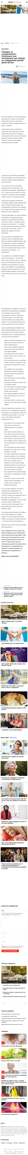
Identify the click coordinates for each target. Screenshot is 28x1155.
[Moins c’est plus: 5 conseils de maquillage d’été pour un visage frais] (14, 1068)
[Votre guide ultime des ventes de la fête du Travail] (14, 654)
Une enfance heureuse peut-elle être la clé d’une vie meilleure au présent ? (13, 800)
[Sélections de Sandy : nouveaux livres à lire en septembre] (14, 676)
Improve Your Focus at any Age (10, 1060)
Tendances (4, 618)
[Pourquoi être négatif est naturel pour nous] (14, 747)
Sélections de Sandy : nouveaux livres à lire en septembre (12, 686)
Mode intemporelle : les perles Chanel (8, 12)
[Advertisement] (14, 28)
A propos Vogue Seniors (19, 1151)
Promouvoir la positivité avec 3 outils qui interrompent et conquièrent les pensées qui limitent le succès (13, 866)
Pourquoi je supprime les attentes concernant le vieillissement (13, 778)
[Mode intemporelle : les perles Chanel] (8, 9)
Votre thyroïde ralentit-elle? (9, 1114)
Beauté (3, 1142)
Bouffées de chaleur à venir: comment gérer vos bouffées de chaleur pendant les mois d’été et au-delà (13, 1082)
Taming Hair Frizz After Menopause (11, 1046)
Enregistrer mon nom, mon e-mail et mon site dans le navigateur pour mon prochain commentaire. (12, 947)
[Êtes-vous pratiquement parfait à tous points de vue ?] (14, 833)
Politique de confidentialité (11, 1153)
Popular (10, 1151)
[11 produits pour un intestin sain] (14, 634)
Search (25, 1003)
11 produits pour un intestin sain (12, 643)
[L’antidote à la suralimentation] (14, 720)
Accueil (5, 1151)
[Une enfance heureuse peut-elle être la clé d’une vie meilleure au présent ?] (14, 789)
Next (27, 9)
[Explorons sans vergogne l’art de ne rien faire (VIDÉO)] (14, 812)
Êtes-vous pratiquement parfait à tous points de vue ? (12, 843)
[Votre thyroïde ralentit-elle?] (14, 1107)
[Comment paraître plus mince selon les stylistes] (14, 1091)
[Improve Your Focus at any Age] (14, 1053)
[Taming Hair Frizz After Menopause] (14, 1039)
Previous (0, 9)
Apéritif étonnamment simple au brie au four (14, 996)
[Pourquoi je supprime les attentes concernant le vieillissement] (14, 768)
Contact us (20, 1153)
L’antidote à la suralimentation (11, 730)
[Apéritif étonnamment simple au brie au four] (14, 698)
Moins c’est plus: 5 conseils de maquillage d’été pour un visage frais (14, 1076)
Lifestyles (13, 737)
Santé (16, 1142)
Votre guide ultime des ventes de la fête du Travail (13, 1018)
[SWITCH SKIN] (26, 2)
